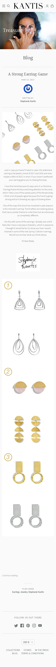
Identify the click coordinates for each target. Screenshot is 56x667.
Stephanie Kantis (36, 592)
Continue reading (10, 575)
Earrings (16, 592)
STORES (27, 650)
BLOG (15, 653)
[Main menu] (3, 5)
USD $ (26, 642)
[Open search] (8, 5)
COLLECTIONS (13, 650)
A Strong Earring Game (28, 74)
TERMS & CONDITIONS (32, 653)
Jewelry (24, 592)
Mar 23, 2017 (28, 80)
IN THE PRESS (42, 650)
